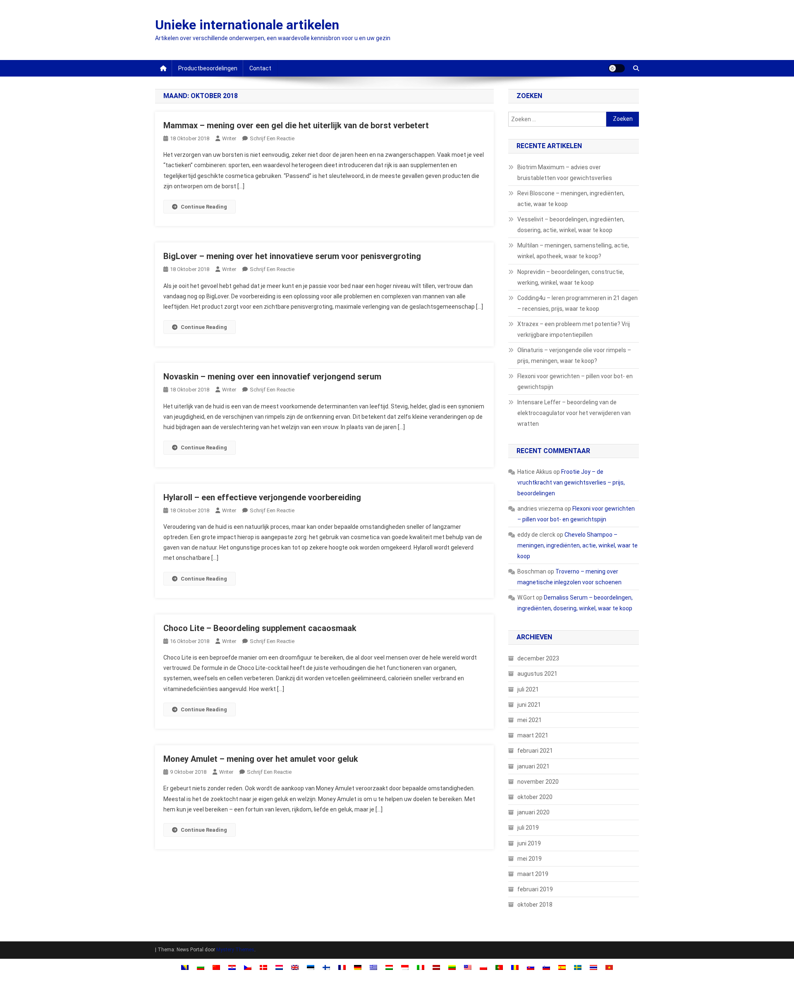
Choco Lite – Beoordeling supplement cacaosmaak (259, 628)
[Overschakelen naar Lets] (436, 967)
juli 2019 (528, 827)
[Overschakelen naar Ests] (310, 967)
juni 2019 (529, 843)
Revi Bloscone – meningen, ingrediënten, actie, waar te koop (570, 198)
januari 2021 (533, 766)
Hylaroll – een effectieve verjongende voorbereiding (262, 497)
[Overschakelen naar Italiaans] (420, 967)
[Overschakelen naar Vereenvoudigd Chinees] (216, 967)
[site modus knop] (616, 68)
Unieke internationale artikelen (247, 25)
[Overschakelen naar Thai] (593, 967)
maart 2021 (532, 735)
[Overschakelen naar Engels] (295, 967)
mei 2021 (529, 720)
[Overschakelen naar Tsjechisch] (248, 967)
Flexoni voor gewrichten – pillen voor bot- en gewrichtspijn (575, 381)
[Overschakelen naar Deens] (263, 967)
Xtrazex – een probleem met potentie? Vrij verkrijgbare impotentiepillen (573, 329)
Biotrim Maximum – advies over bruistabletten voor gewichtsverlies (564, 172)
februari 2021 (535, 750)
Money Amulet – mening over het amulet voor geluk (260, 759)
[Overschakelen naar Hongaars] (389, 967)
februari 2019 (535, 889)
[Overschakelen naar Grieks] (373, 967)
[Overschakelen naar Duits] (358, 967)
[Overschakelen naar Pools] (483, 967)
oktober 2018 (534, 904)
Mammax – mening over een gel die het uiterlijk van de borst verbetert (296, 125)
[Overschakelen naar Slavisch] (530, 967)
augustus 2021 (537, 673)
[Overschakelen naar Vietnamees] (609, 967)
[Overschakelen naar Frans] (342, 967)
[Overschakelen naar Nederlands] (279, 967)
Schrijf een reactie (272, 138)
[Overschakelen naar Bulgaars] (200, 967)
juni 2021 (529, 704)
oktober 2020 (534, 797)
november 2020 (538, 781)
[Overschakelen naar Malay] (468, 967)
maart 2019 (532, 874)
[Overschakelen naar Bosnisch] (185, 967)
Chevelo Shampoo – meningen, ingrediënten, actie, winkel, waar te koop (577, 545)
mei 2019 (529, 858)
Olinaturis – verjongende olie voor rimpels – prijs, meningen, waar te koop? (574, 355)
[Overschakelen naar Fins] (326, 967)
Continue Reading (204, 207)
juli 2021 (528, 689)
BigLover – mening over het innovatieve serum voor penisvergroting (292, 256)
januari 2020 (533, 812)
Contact (260, 68)
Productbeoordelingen (207, 68)
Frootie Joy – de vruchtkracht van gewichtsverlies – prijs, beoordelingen (571, 482)
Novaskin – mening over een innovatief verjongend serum (272, 377)
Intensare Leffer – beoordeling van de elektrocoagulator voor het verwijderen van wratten (574, 413)
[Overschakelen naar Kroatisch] (232, 967)
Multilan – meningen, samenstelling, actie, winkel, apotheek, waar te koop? (573, 250)
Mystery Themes (235, 950)
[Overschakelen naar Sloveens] (546, 967)
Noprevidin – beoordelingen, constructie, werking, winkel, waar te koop (570, 277)
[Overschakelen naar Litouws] (452, 967)
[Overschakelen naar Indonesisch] (405, 967)
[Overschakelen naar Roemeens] (515, 967)
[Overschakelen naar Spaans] (562, 967)
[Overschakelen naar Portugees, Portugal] (499, 967)
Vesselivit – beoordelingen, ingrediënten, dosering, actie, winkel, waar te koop (570, 224)
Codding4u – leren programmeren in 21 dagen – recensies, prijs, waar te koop (577, 303)
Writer (229, 138)
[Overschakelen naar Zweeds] (578, 967)
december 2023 (538, 658)
